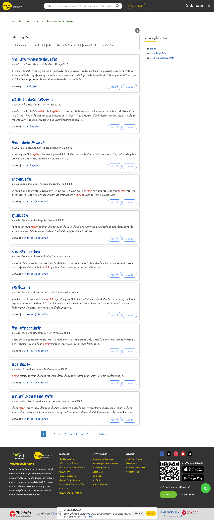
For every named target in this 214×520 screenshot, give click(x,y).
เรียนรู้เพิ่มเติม (87, 516)
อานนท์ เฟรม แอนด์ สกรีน (32, 396)
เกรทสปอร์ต (21, 179)
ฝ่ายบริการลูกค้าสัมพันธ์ (136, 467)
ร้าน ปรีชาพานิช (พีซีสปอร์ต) (34, 59)
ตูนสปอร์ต (20, 215)
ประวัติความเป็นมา (67, 458)
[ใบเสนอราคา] (187, 6)
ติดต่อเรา (131, 453)
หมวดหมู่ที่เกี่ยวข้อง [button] (156, 38)
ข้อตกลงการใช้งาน (67, 475)
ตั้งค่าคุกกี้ (138, 513)
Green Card (98, 471)
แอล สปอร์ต (21, 364)
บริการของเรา (100, 453)
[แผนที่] (115, 87)
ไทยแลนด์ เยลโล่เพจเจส (21, 463)
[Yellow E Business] (162, 453)
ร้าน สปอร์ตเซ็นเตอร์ (28, 142)
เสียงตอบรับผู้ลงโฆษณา (69, 480)
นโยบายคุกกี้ (64, 471)
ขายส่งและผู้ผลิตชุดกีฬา (35, 201)
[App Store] (193, 469)
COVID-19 (64, 488)
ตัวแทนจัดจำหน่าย (66, 45)
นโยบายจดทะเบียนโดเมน (70, 492)
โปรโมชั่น (97, 480)
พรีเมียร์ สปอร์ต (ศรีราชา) (32, 99)
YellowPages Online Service (106, 463)
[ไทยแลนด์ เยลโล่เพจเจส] (169, 453)
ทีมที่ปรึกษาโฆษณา (134, 458)
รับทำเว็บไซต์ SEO (101, 484)
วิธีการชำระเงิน (132, 471)
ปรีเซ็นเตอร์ (21, 287)
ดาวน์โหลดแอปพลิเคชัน (192, 463)
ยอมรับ (151, 513)
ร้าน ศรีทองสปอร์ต (26, 251)
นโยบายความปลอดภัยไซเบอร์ (72, 467)
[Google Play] (193, 477)
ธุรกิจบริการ (109, 45)
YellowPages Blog (101, 467)
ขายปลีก (35, 45)
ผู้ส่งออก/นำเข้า (89, 45)
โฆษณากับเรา (132, 463)
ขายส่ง (22, 45)
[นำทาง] (129, 87)
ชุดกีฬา (153, 48)
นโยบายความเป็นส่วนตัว (70, 463)
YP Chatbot (98, 475)
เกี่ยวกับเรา (65, 453)
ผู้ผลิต (48, 45)
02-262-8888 (168, 494)
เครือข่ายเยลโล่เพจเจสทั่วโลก (71, 484)
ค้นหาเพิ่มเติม (137, 6)
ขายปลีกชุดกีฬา (31, 86)
